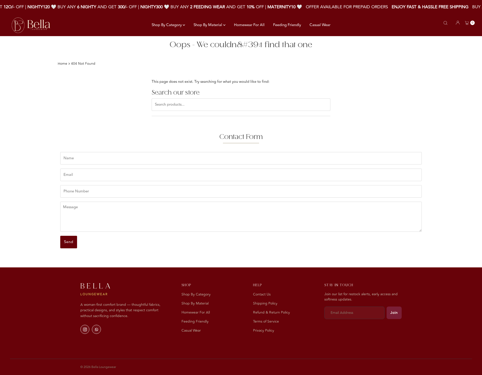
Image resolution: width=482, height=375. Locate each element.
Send (68, 242)
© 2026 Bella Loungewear (98, 366)
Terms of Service (266, 321)
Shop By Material (208, 25)
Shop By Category (167, 25)
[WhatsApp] (96, 329)
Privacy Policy (263, 330)
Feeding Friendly (287, 25)
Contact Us (262, 294)
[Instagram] (84, 329)
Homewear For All (249, 25)
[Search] (445, 23)
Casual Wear (320, 25)
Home (62, 63)
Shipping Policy (265, 303)
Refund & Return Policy (271, 312)
